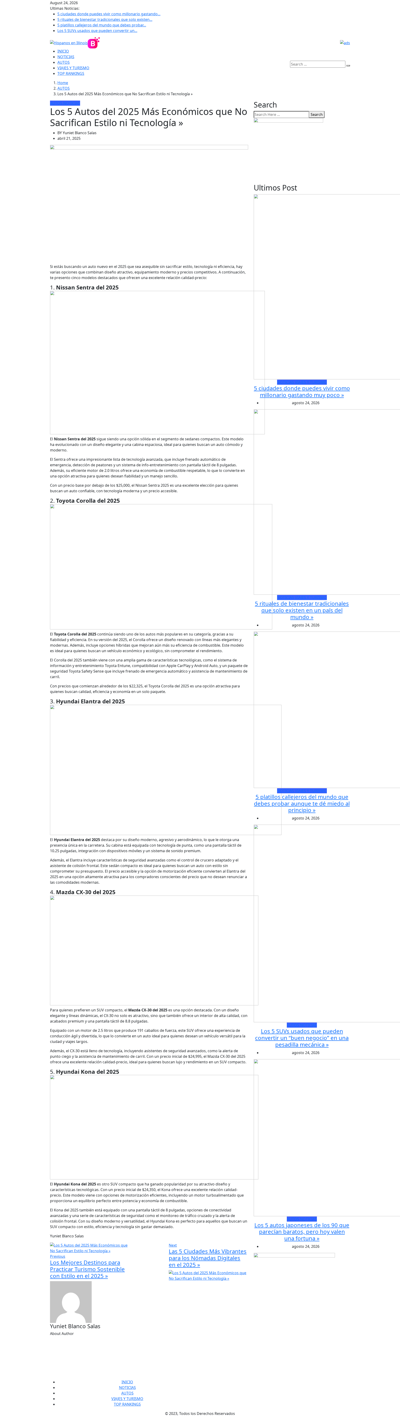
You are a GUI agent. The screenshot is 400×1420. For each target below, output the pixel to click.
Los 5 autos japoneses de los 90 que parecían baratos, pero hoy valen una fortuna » (301, 1231)
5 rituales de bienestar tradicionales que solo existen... (104, 19)
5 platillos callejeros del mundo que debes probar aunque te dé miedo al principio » (302, 803)
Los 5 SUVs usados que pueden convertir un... (97, 30)
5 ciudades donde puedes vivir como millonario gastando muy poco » (302, 391)
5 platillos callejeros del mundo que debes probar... (101, 25)
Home (62, 82)
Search (317, 114)
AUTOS (63, 62)
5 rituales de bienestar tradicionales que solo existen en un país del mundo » (302, 610)
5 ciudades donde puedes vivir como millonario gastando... (108, 13)
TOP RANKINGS (70, 73)
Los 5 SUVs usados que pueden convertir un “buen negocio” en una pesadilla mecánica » (302, 1037)
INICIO (63, 51)
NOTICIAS (65, 56)
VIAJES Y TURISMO (73, 67)
